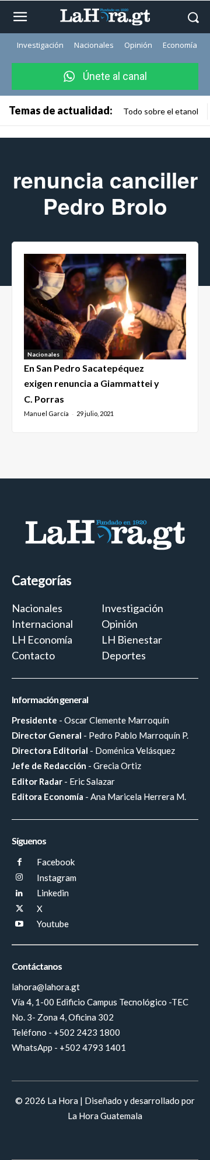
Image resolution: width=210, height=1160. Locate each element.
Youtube (53, 923)
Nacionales (43, 354)
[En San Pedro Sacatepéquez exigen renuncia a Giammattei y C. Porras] (105, 306)
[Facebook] (19, 863)
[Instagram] (19, 878)
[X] (19, 909)
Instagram (56, 877)
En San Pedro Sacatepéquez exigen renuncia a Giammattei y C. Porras (91, 383)
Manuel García (46, 413)
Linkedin (53, 893)
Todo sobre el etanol (160, 111)
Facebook (56, 862)
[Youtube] (19, 924)
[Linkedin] (19, 894)
